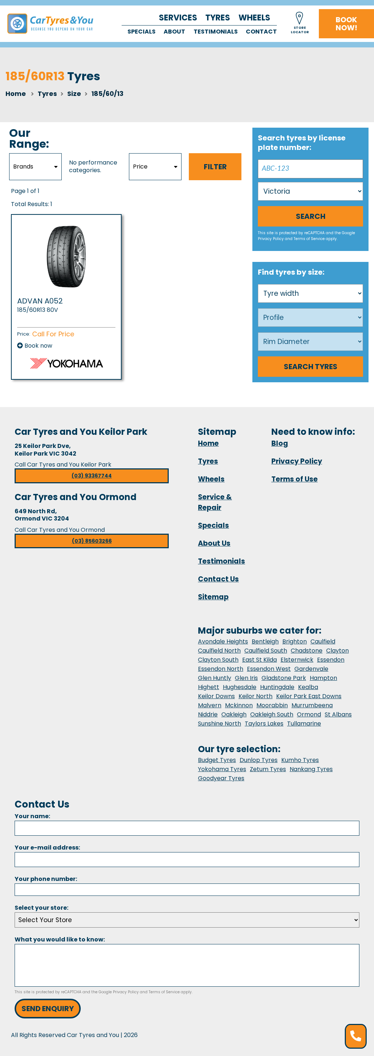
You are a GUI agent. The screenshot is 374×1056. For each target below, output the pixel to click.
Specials (141, 31)
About (174, 31)
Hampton (323, 678)
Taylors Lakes (264, 723)
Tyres (217, 17)
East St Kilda (259, 659)
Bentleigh (265, 641)
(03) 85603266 (92, 541)
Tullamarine (304, 723)
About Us (214, 543)
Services (178, 17)
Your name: (32, 816)
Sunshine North (219, 723)
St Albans (338, 714)
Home (15, 93)
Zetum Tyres (268, 769)
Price (140, 166)
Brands (23, 166)
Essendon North (220, 669)
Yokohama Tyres (222, 769)
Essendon (330, 659)
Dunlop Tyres (259, 760)
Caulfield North (219, 650)
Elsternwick (296, 659)
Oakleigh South (271, 714)
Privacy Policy (271, 238)
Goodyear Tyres (221, 778)
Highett (208, 687)
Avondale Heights (223, 641)
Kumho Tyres (300, 760)
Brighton (294, 641)
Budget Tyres (217, 760)
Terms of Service (309, 238)
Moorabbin (272, 705)
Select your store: (41, 908)
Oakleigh (234, 714)
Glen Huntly (214, 678)
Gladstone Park (284, 678)
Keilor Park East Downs (308, 696)
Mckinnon (239, 705)
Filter (215, 167)
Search (310, 216)
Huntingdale (277, 687)
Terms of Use (294, 479)
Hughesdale (239, 687)
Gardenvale (311, 669)
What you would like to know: (60, 939)
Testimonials (216, 31)
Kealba (308, 687)
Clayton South (218, 659)
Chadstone (307, 650)
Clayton (337, 650)
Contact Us (218, 579)
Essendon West (269, 669)
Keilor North (255, 696)
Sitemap (213, 597)
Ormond (309, 714)
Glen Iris (246, 678)
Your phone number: (46, 879)
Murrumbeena (312, 705)
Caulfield (322, 641)
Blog (279, 443)
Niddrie (208, 714)
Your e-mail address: (47, 847)
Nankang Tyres (311, 769)
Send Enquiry (48, 1008)
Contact (261, 31)
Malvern (209, 705)
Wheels (254, 17)
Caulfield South (265, 650)
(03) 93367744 (92, 475)
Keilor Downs (216, 696)
